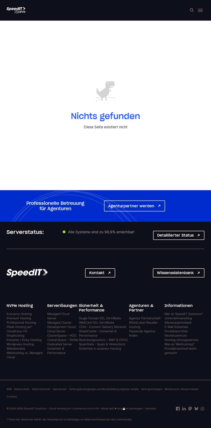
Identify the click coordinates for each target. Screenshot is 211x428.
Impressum (60, 389)
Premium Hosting (19, 318)
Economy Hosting (19, 314)
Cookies (12, 396)
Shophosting (15, 335)
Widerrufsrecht (41, 389)
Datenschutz (21, 389)
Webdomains (16, 348)
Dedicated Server (59, 344)
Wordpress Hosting (20, 344)
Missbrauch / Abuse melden (182, 389)
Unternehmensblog (178, 318)
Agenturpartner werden (131, 206)
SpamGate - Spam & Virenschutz (102, 344)
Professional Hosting (21, 322)
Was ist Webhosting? (179, 344)
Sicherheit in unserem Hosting (100, 348)
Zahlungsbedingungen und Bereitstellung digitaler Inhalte (104, 389)
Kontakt (96, 272)
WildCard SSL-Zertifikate (96, 322)
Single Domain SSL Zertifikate (100, 318)
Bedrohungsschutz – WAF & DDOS (103, 340)
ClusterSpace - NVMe (62, 340)
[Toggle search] (192, 10)
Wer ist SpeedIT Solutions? (183, 314)
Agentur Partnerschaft (145, 318)
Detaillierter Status (175, 235)
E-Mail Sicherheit (176, 327)
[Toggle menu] (200, 10)
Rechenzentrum (175, 335)
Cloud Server (56, 331)
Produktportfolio (176, 331)
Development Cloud (61, 327)
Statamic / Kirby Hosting (24, 340)
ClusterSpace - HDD (61, 335)
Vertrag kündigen (151, 389)
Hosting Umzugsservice (181, 340)
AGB (9, 389)
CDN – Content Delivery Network (102, 327)
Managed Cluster (59, 322)
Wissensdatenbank (175, 272)
